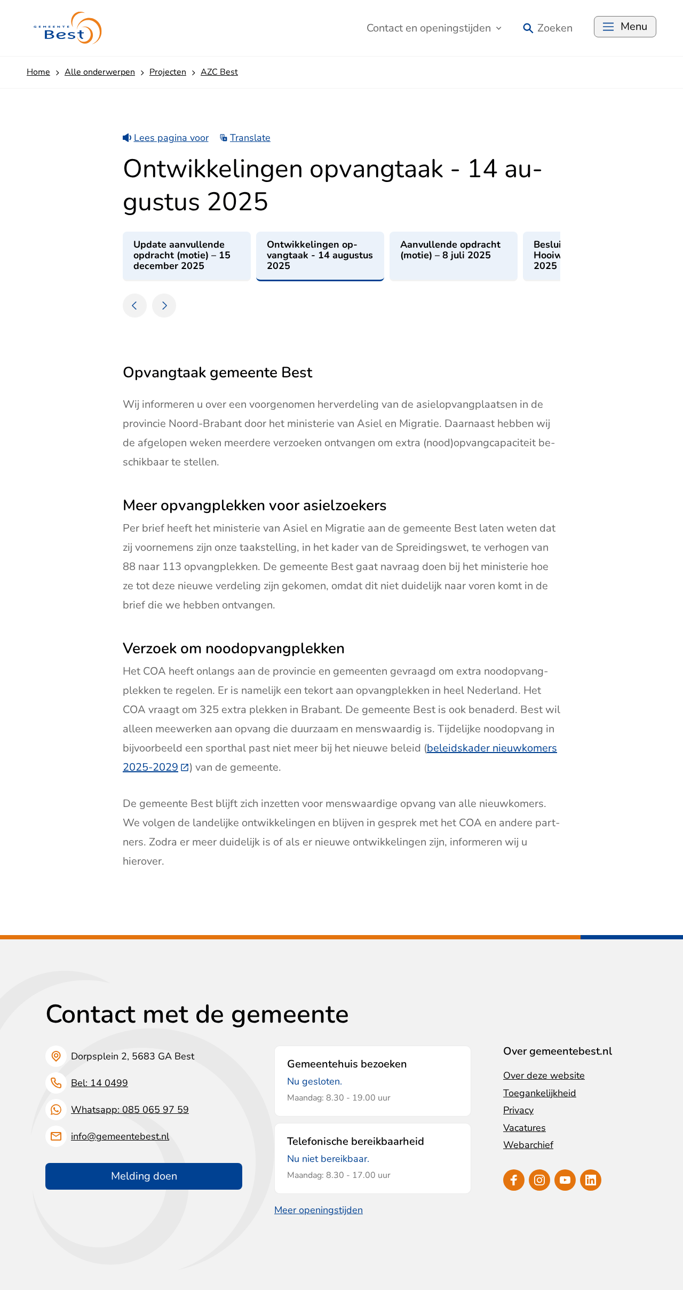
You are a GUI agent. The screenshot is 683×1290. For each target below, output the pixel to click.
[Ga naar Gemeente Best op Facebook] (514, 1180)
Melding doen (144, 1176)
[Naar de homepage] (68, 28)
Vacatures (524, 1127)
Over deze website (544, 1075)
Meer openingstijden (318, 1210)
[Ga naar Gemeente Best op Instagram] (539, 1180)
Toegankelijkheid (539, 1093)
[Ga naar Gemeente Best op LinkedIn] (590, 1180)
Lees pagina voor (171, 137)
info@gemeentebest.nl (120, 1136)
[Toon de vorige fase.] (135, 306)
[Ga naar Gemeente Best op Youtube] (565, 1180)
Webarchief (528, 1144)
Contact (429, 28)
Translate (250, 137)
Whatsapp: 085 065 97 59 (130, 1109)
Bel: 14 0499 (99, 1083)
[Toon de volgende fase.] (164, 306)
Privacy (518, 1110)
